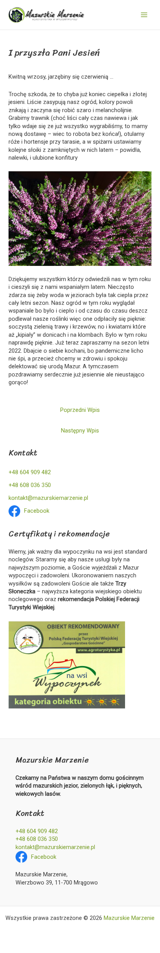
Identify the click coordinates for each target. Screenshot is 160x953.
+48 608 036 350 (30, 485)
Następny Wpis (80, 430)
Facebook (36, 510)
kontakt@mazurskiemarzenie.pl (48, 497)
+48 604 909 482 (30, 472)
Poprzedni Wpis (80, 409)
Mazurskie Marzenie (129, 917)
